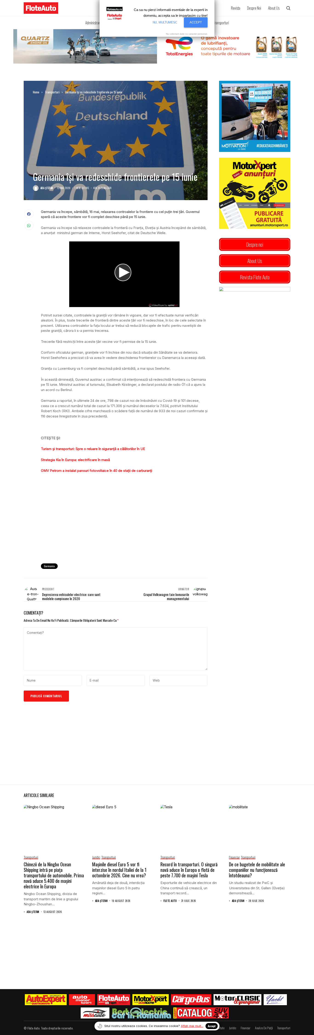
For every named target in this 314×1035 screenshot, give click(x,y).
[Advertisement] (124, 522)
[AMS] (82, 999)
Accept (211, 1026)
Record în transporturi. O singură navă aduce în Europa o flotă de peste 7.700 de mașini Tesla (188, 870)
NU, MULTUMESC (165, 22)
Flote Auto (170, 900)
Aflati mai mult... (192, 1026)
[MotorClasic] (237, 999)
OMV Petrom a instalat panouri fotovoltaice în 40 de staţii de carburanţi (96, 470)
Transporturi (52, 92)
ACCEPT (196, 22)
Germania (49, 566)
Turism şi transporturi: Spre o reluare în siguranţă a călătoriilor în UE (93, 449)
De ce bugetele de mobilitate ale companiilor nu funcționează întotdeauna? (257, 870)
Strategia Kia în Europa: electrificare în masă (75, 460)
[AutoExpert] (46, 999)
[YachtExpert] (275, 999)
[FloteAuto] (113, 999)
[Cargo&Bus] (191, 999)
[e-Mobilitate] (141, 1012)
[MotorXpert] (150, 999)
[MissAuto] (95, 1012)
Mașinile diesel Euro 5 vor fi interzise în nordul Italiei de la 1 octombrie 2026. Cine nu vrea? (119, 870)
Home (36, 92)
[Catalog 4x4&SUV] (201, 1012)
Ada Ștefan (46, 188)
